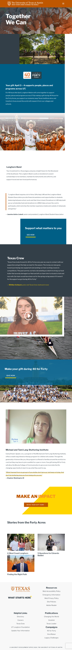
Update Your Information (20, 631)
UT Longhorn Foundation (20, 627)
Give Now (10, 376)
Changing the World (51, 617)
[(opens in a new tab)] (51, 542)
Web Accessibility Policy (51, 591)
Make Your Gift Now (35, 504)
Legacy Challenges (51, 638)
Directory (20, 617)
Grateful (51, 620)
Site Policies (51, 602)
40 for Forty (51, 631)
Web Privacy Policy (51, 598)
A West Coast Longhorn (17, 553)
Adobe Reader (51, 605)
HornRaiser (51, 634)
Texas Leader (51, 624)
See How (30, 235)
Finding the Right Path (17, 574)
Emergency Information (51, 595)
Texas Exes (20, 624)
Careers (21, 620)
